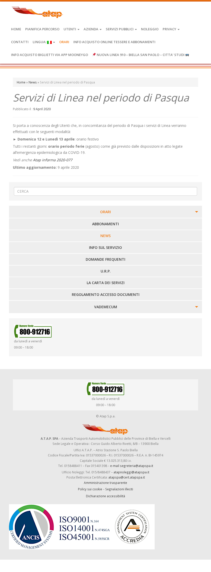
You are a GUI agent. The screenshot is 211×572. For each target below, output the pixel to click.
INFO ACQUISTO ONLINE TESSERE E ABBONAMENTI (114, 42)
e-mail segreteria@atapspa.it (131, 466)
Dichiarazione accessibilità (105, 496)
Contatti (20, 42)
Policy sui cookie (90, 489)
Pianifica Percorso (42, 29)
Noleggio (150, 29)
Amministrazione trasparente (105, 483)
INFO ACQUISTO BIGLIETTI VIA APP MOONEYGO (49, 54)
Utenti (70, 29)
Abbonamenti (105, 223)
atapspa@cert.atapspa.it (126, 477)
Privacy (170, 29)
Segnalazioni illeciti (119, 489)
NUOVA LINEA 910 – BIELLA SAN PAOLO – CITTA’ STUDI (140, 54)
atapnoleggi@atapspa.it (131, 472)
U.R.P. (106, 271)
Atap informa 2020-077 (52, 159)
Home (16, 29)
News (33, 82)
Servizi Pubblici (120, 29)
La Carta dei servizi (106, 282)
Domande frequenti (105, 259)
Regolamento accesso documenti (105, 294)
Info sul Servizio (105, 247)
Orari (64, 42)
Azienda (91, 29)
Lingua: (40, 42)
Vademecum (105, 306)
